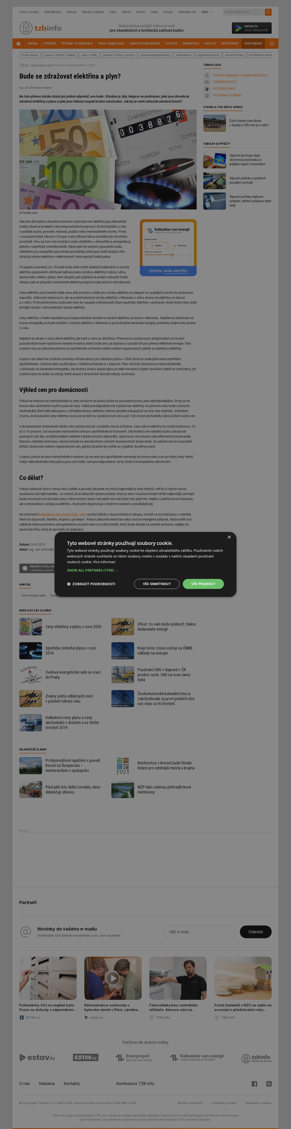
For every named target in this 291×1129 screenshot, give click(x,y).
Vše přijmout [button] (203, 584)
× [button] (229, 537)
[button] (145, 570)
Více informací (104, 561)
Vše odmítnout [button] (157, 584)
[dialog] (145, 564)
